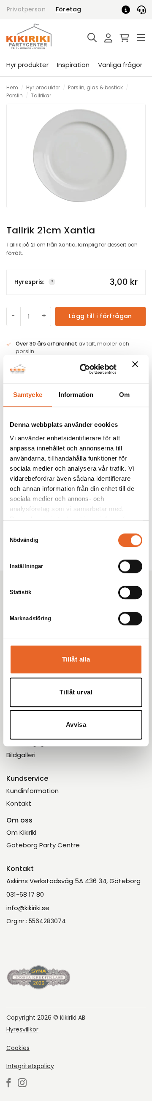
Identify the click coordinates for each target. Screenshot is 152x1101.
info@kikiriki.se (27, 907)
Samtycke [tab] (27, 394)
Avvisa (76, 724)
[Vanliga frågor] (129, 9)
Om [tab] (124, 394)
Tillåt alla (76, 659)
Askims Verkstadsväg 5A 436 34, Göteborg (73, 880)
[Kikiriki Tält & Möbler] (38, 36)
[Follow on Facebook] (8, 1083)
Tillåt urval (76, 692)
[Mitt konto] (106, 38)
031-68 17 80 (25, 894)
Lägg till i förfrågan (100, 316)
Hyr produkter (27, 64)
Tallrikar (41, 95)
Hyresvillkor (22, 1029)
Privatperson (26, 9)
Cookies (18, 1048)
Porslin (14, 95)
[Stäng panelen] (137, 369)
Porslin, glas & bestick (95, 87)
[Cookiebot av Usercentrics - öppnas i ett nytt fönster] (85, 369)
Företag (68, 9)
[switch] (130, 566)
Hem (12, 87)
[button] (90, 38)
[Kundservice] (141, 9)
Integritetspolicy (30, 1066)
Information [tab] (76, 394)
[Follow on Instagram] (22, 1083)
